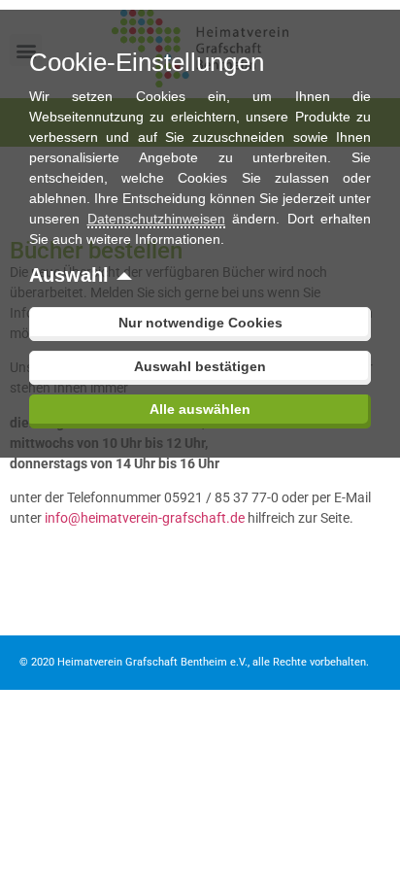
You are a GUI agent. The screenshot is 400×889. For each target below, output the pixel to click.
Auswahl (69, 275)
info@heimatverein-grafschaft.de (145, 518)
